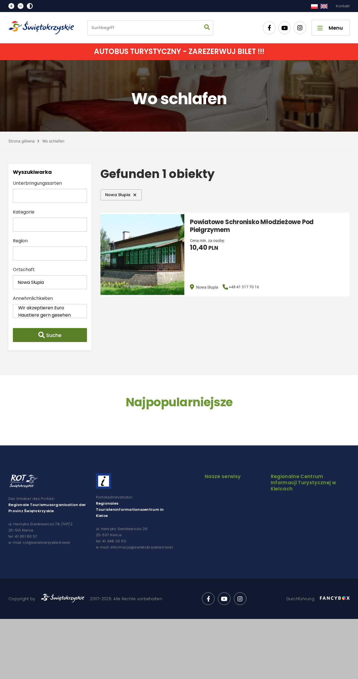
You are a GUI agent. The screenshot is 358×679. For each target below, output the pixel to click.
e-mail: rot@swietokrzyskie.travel (39, 542)
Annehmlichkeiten (33, 298)
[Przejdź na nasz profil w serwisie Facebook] (269, 28)
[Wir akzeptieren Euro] (50, 308)
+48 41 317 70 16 (244, 287)
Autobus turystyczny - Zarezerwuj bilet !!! (179, 51)
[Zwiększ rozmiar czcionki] (11, 6)
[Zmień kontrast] (30, 6)
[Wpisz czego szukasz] (207, 27)
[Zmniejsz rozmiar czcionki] (20, 6)
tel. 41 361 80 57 (22, 536)
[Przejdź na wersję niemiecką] (324, 6)
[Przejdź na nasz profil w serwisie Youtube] (284, 28)
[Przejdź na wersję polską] (314, 6)
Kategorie (23, 212)
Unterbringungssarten (37, 183)
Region (20, 241)
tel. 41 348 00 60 (111, 541)
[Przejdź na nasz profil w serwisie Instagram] (300, 28)
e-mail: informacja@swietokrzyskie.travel (134, 547)
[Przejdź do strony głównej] (43, 27)
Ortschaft (24, 269)
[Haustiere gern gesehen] (50, 315)
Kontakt (343, 6)
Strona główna (21, 141)
